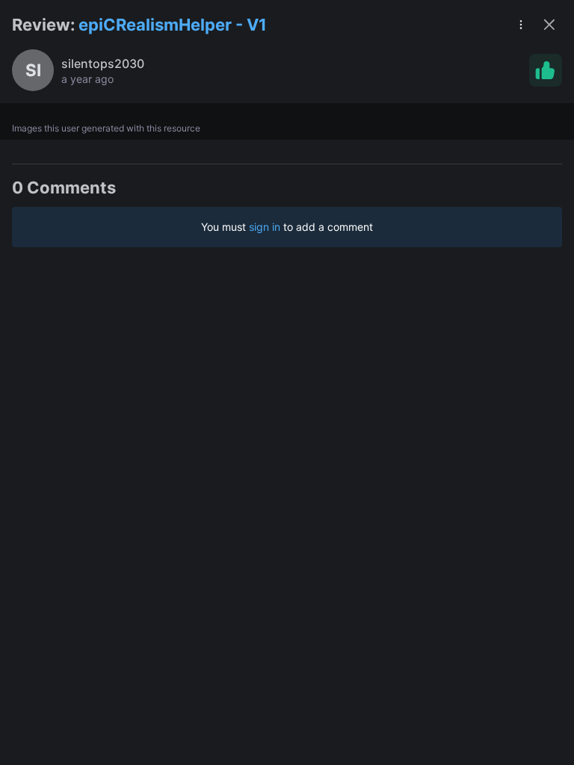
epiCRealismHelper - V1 (172, 24)
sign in (264, 226)
